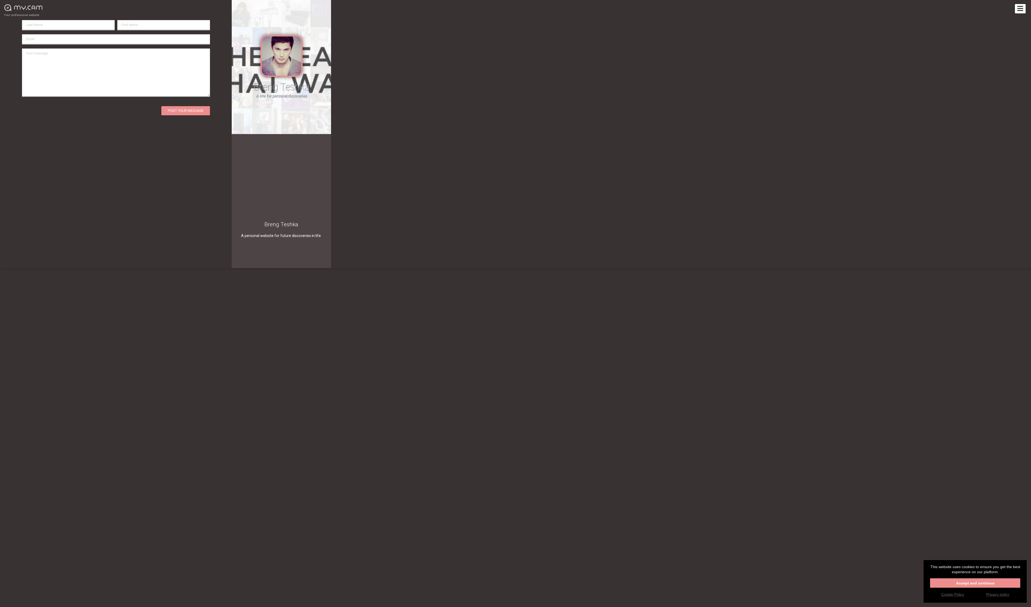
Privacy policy (997, 594)
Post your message (186, 111)
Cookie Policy (952, 594)
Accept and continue (975, 583)
